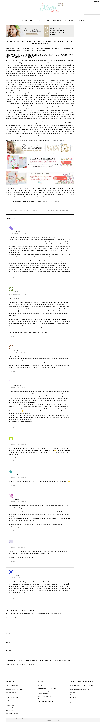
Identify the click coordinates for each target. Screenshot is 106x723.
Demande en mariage (12, 702)
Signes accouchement (44, 696)
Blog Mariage (10, 681)
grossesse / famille (72, 719)
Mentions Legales (31, 719)
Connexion (96, 1)
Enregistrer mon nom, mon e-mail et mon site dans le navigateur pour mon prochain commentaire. (38, 660)
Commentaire (11, 618)
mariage (61, 719)
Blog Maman (41, 681)
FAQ (40, 719)
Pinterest (73, 697)
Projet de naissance (44, 685)
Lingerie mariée (11, 700)
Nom (8, 634)
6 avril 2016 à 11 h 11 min (17, 444)
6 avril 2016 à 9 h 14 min (17, 578)
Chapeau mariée (11, 692)
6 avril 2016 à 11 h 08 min (17, 501)
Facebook (73, 692)
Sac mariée (9, 710)
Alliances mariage (11, 705)
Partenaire (53, 719)
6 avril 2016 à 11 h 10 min (17, 477)
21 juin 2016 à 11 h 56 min (17, 233)
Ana (14, 475)
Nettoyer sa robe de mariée (14, 689)
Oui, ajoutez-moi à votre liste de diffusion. (21, 664)
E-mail (8, 642)
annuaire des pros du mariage (15, 694)
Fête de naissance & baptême (47, 688)
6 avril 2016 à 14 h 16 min (17, 387)
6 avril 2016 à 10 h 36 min (17, 547)
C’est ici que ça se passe (50, 201)
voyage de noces (85, 719)
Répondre (12, 278)
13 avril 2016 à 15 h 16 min (18, 352)
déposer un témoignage (13, 697)
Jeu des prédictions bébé (45, 701)
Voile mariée (10, 708)
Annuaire (46, 719)
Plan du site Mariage (12, 685)
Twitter (72, 700)
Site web (9, 650)
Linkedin (72, 702)
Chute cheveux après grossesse (48, 698)
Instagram (73, 694)
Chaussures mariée (12, 713)
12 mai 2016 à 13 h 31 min (17, 294)
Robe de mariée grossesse (46, 691)
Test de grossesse (43, 693)
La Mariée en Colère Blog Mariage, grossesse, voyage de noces (53, 8)
